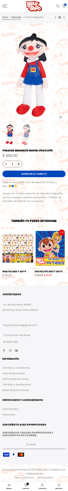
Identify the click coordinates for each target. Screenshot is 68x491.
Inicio (5, 17)
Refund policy (45, 477)
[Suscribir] (62, 444)
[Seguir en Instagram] (10, 351)
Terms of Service (24, 477)
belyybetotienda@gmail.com (20, 325)
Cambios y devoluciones (16, 384)
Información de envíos (15, 379)
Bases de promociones (15, 390)
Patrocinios (8, 414)
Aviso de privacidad (13, 373)
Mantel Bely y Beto (14, 272)
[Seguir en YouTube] (16, 351)
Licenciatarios (10, 409)
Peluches (16, 17)
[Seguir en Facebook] (3, 351)
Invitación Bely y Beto (49, 272)
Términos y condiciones (16, 367)
